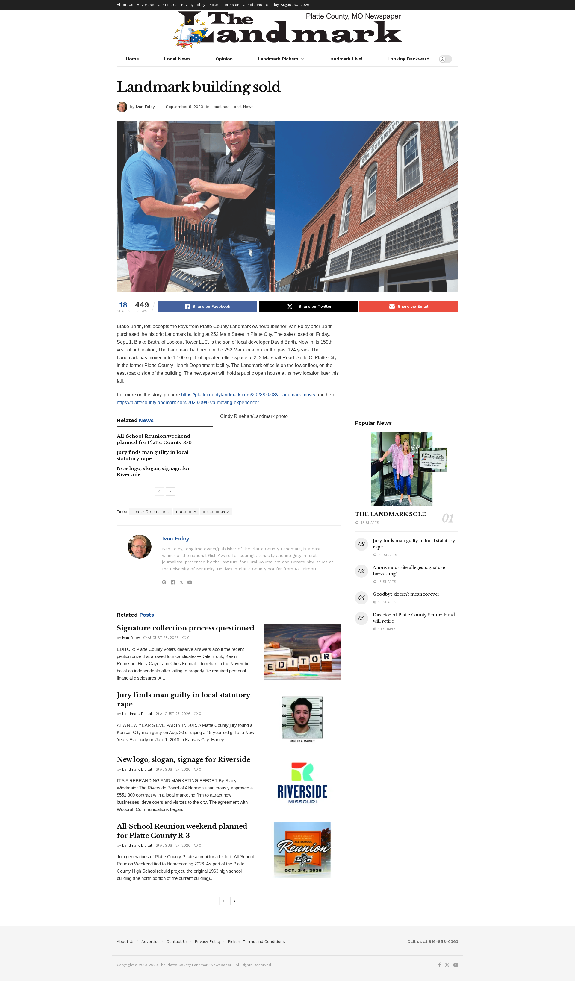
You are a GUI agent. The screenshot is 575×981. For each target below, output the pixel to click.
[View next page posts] (170, 491)
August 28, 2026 (162, 638)
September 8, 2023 (184, 106)
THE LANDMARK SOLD (391, 514)
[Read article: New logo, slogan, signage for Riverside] (302, 783)
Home (132, 59)
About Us (125, 5)
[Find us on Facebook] (439, 965)
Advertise (145, 5)
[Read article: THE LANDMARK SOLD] (406, 469)
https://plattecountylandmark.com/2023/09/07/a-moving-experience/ (188, 402)
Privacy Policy (193, 5)
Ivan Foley (145, 106)
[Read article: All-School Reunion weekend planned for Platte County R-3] (302, 850)
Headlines (220, 106)
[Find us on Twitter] (447, 965)
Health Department (150, 512)
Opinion (224, 59)
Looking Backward (408, 59)
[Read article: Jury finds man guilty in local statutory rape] (302, 718)
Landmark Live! (345, 59)
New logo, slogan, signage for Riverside (183, 760)
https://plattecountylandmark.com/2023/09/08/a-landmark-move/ (248, 394)
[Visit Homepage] (287, 30)
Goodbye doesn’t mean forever (406, 594)
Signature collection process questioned (186, 628)
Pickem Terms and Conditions (235, 5)
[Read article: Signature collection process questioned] (302, 652)
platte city (186, 512)
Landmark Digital (137, 714)
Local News (177, 59)
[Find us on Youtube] (455, 965)
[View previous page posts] (159, 491)
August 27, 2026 (174, 714)
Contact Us (168, 5)
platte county (216, 512)
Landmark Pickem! (278, 59)
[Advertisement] (406, 365)
